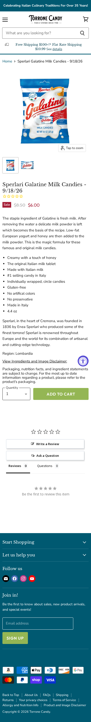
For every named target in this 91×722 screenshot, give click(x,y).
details (57, 49)
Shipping (62, 695)
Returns (8, 700)
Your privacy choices (33, 700)
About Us (31, 695)
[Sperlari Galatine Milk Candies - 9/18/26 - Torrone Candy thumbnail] (10, 165)
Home (7, 61)
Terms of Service (64, 700)
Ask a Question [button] (47, 455)
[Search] (82, 33)
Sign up (15, 638)
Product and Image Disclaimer (65, 705)
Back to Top (10, 695)
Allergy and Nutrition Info (20, 705)
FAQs (46, 695)
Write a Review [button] (47, 444)
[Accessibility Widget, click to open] (83, 361)
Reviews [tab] (14, 466)
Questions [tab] (44, 466)
